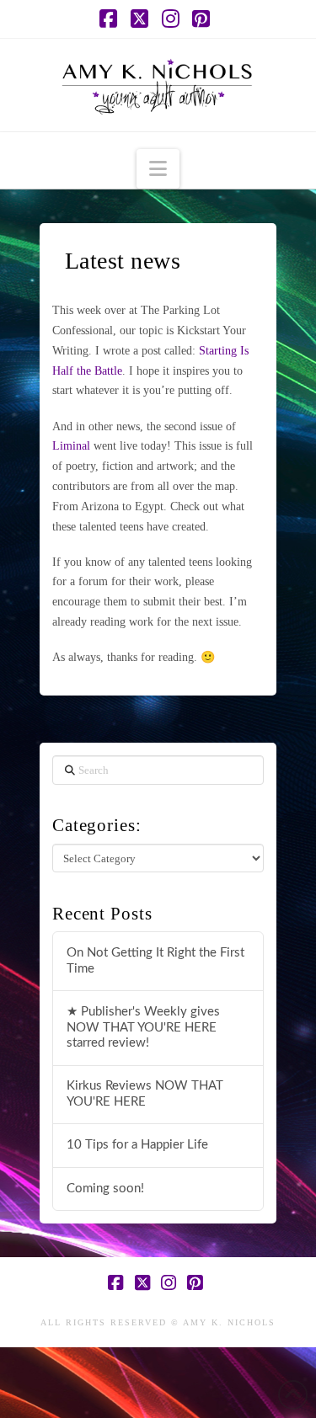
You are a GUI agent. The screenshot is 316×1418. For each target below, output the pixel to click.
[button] (158, 169)
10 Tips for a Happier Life (137, 1144)
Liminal (71, 446)
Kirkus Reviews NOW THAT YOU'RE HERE (145, 1093)
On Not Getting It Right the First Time (155, 960)
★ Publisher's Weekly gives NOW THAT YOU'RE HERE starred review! (143, 1027)
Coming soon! (105, 1188)
